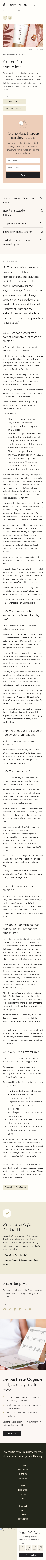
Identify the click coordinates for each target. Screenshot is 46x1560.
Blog (23, 1494)
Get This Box (31, 1555)
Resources (23, 1490)
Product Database (25, 874)
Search (23, 1478)
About (23, 1510)
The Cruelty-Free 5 (15, 1077)
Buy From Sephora (14, 101)
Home (5, 11)
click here (34, 603)
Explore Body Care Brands (15, 1187)
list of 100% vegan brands (23, 856)
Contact (23, 1515)
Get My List (11, 1433)
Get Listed (23, 1519)
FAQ (23, 1499)
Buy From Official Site (14, 108)
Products (23, 1470)
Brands (12, 11)
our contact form (15, 1178)
